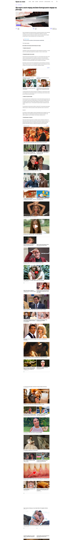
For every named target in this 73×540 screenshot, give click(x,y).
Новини (33, 1)
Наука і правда (27, 43)
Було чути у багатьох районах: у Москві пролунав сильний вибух (33, 40)
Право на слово (20, 2)
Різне (52, 1)
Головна (30, 1)
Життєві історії (41, 1)
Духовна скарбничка (47, 1)
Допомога (36, 1)
